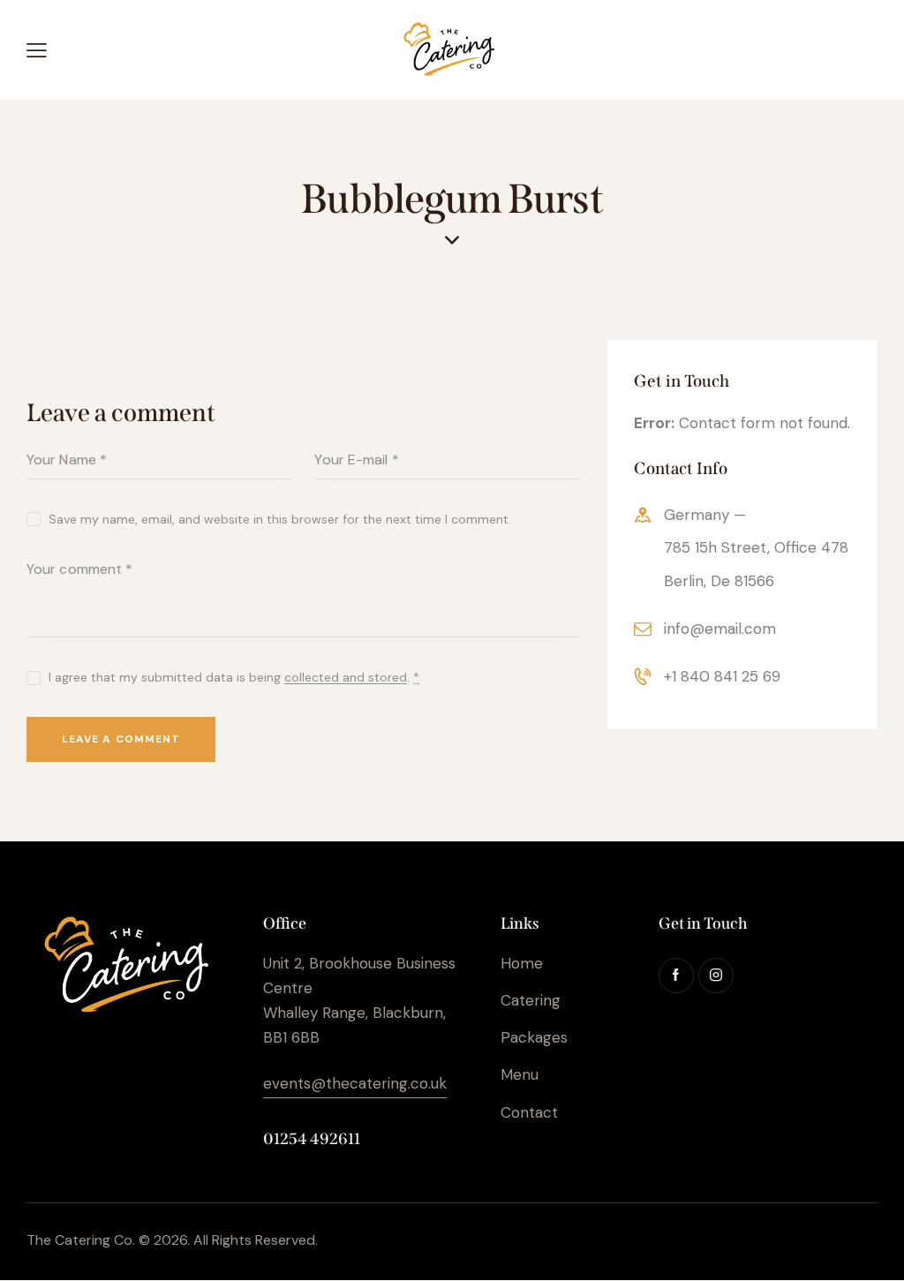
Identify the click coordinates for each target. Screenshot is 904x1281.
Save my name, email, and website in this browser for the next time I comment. (280, 519)
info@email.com (720, 628)
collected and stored (345, 677)
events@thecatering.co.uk (355, 1083)
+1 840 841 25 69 (722, 676)
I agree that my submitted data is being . (234, 677)
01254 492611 (311, 1139)
